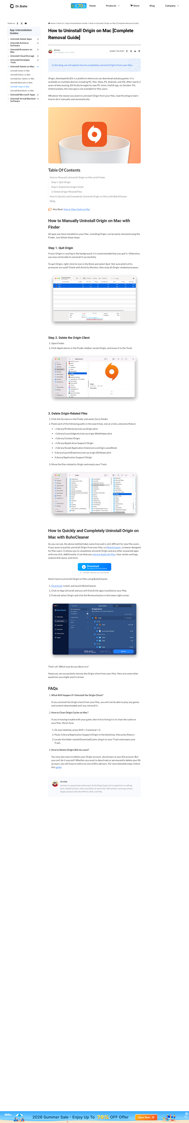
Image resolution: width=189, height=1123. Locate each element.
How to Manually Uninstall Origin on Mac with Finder (77, 177)
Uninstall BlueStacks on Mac (22, 91)
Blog (152, 5)
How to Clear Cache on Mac (77, 209)
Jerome (57, 50)
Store (136, 5)
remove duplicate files (103, 554)
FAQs (52, 201)
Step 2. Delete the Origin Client (67, 186)
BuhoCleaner (114, 547)
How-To (60, 23)
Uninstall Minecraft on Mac (21, 83)
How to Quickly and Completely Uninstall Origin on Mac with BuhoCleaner (88, 196)
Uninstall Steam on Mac (20, 71)
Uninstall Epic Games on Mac (22, 79)
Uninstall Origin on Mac (19, 87)
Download (56, 585)
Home (92, 5)
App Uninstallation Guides (77, 23)
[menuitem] (92, 6)
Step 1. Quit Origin (61, 182)
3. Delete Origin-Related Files (66, 191)
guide (59, 767)
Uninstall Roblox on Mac (20, 75)
